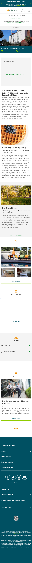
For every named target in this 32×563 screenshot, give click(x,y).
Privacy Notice (16, 533)
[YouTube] (24, 477)
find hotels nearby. (20, 22)
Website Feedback (16, 482)
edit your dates (10, 22)
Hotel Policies (20, 74)
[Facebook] (7, 477)
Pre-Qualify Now (21, 5)
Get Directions (16, 321)
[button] (1, 3)
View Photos (16, 281)
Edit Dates (12, 18)
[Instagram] (18, 477)
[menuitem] (2, 10)
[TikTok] (13, 477)
